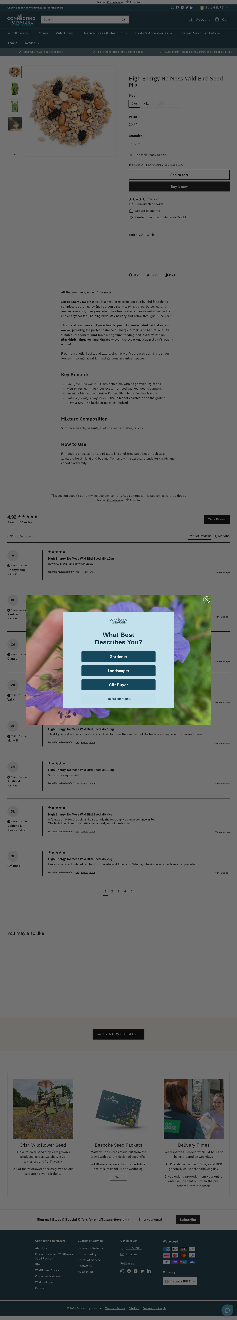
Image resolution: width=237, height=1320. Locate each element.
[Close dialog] (207, 600)
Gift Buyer (118, 684)
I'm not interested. (118, 699)
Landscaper (118, 670)
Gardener (118, 656)
